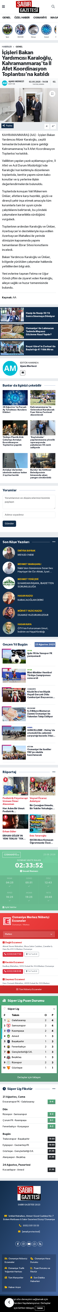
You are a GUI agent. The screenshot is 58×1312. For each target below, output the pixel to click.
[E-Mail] (22, 372)
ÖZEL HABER (22, 17)
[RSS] (40, 1243)
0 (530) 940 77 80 (14, 954)
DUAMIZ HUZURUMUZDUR (33, 615)
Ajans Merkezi (28, 366)
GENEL (6, 17)
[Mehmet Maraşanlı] (9, 567)
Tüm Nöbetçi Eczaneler (30, 989)
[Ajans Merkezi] (10, 368)
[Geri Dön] (9, 1302)
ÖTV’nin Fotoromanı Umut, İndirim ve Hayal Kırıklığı (33, 630)
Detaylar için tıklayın (29, 1077)
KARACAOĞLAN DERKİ (30, 600)
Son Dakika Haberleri (37, 1279)
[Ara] (53, 7)
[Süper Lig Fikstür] (53, 1089)
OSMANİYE (40, 17)
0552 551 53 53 (31, 1225)
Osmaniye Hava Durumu (40, 1260)
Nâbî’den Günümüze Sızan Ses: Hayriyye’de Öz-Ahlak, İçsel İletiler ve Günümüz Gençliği (35, 570)
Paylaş (9, 125)
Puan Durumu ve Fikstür (40, 1270)
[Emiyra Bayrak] (9, 552)
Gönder (9, 523)
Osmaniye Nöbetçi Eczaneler (16, 1260)
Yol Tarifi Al (32, 954)
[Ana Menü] (3, 7)
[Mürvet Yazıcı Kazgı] (9, 613)
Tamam (40, 1308)
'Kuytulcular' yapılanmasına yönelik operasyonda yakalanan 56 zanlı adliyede (42, 442)
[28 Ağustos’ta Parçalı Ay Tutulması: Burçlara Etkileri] (15, 397)
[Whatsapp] (34, 1243)
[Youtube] (29, 1243)
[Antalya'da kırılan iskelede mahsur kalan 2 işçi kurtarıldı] (15, 460)
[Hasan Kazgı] (9, 598)
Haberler (7, 47)
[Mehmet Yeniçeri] (9, 583)
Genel (19, 47)
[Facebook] (17, 1243)
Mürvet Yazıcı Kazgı (30, 611)
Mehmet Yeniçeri (28, 579)
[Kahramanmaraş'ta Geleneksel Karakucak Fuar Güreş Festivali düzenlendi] (42, 397)
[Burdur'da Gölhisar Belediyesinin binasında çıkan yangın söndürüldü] (42, 460)
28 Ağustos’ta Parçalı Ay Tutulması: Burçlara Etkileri (15, 410)
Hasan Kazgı (25, 596)
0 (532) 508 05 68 (14, 971)
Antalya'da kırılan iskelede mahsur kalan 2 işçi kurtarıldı (15, 472)
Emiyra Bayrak (26, 551)
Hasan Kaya (25, 624)
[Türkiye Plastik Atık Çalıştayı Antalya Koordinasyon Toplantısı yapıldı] (15, 427)
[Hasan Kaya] (9, 628)
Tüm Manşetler (15, 1278)
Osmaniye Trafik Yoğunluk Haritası (14, 1270)
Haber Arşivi (15, 1287)
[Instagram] (23, 1243)
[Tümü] (53, 542)
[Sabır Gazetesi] (27, 6)
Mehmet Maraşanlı (29, 564)
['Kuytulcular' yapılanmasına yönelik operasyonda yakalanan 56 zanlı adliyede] (42, 427)
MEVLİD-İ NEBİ (26, 555)
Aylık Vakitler (10, 907)
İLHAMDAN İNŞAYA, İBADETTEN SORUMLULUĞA (36, 585)
